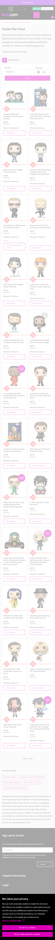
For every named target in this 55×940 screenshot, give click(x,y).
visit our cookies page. (11, 920)
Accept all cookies (27, 928)
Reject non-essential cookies (27, 934)
